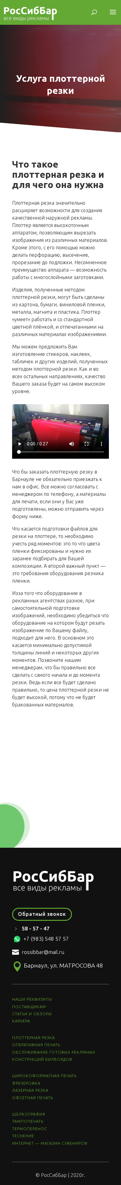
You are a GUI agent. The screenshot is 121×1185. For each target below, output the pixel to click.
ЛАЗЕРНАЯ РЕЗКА (30, 1090)
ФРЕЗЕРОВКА (26, 1083)
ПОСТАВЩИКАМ (29, 1006)
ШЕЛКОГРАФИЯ (28, 1114)
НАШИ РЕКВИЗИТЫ (32, 999)
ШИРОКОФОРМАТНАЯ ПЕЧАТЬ (44, 1075)
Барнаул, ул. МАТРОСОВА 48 (63, 965)
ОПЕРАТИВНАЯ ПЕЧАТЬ (36, 1045)
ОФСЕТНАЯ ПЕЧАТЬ (32, 1097)
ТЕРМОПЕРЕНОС (29, 1128)
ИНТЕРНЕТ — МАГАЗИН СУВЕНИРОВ (50, 1143)
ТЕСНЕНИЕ (23, 1136)
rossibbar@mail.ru (43, 952)
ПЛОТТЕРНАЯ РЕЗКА (33, 1037)
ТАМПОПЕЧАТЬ (27, 1121)
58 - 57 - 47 (36, 928)
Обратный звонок (42, 914)
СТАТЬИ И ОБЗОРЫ (32, 1014)
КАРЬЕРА (21, 1021)
